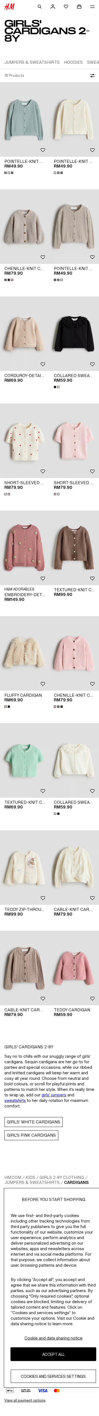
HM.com (12, 1177)
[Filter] (91, 75)
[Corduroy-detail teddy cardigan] (25, 333)
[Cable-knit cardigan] (74, 867)
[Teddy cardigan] (74, 968)
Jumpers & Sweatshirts (32, 1182)
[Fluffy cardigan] (25, 653)
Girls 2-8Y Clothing (62, 1177)
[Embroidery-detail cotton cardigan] (25, 548)
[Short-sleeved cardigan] (25, 441)
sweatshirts (15, 1100)
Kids (30, 1177)
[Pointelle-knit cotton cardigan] (25, 119)
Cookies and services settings (53, 1376)
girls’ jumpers (54, 1095)
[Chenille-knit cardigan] (25, 226)
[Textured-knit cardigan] (74, 548)
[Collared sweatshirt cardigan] (74, 333)
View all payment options (24, 1400)
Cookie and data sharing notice (53, 1338)
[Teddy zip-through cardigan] (25, 867)
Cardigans (76, 1182)
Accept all (53, 1354)
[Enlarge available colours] (9, 172)
